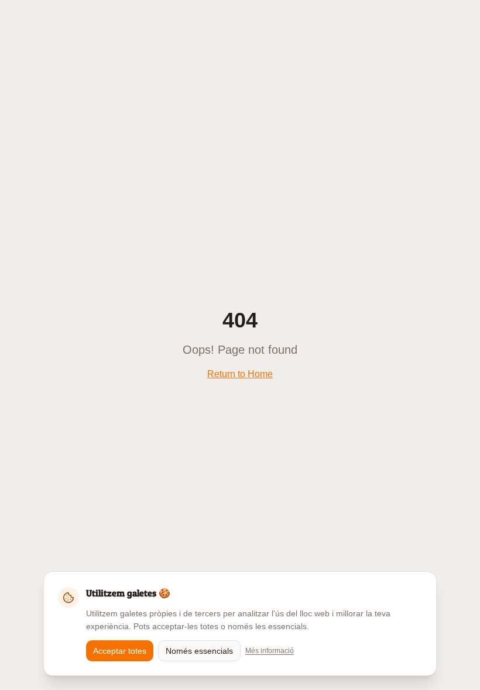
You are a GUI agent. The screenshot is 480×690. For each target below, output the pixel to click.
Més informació (269, 651)
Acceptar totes (119, 651)
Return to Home (240, 374)
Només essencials (199, 651)
